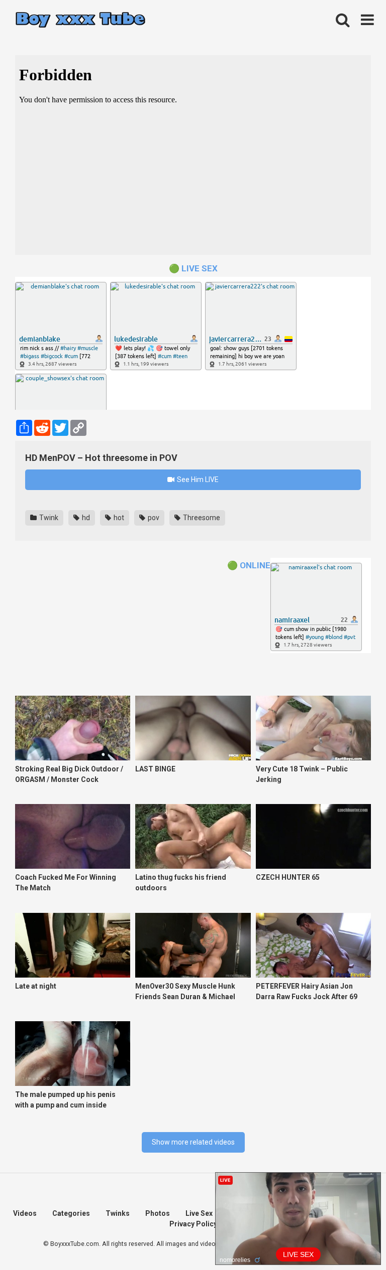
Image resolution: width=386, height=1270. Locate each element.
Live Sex (199, 1213)
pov (152, 518)
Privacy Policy (193, 1224)
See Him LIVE (197, 479)
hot (118, 518)
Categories (71, 1213)
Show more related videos (193, 1142)
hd (85, 518)
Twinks (118, 1213)
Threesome (200, 518)
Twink (48, 518)
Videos (25, 1213)
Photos (157, 1213)
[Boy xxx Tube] (80, 20)
